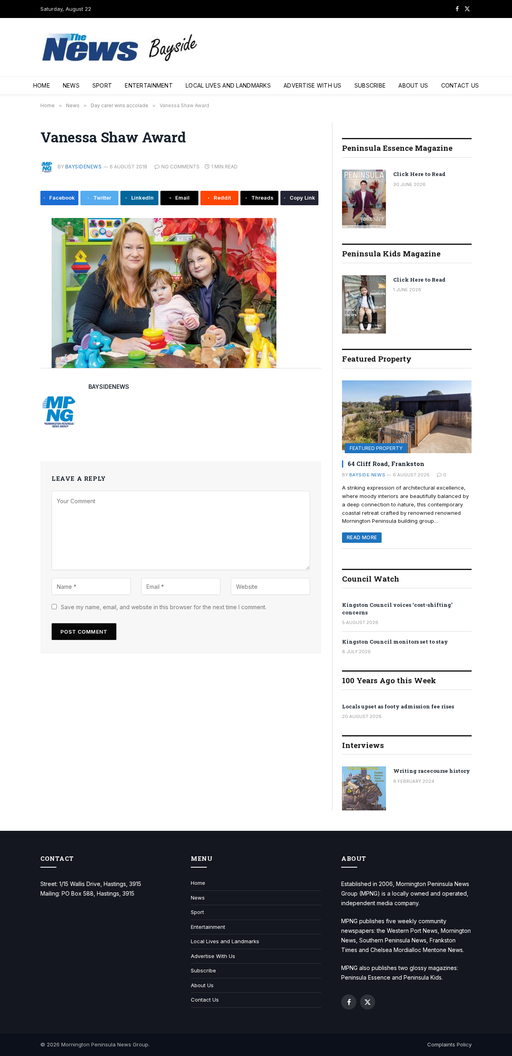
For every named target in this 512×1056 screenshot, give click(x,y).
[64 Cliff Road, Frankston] (407, 416)
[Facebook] (13, 245)
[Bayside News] (120, 47)
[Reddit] (13, 317)
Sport (102, 85)
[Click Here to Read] (364, 199)
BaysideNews (83, 167)
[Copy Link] (13, 353)
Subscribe (370, 85)
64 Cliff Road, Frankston (386, 464)
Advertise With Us (313, 85)
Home (41, 85)
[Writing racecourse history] (364, 788)
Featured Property (376, 448)
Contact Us (460, 85)
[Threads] (13, 335)
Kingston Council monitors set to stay (395, 641)
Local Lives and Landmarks (228, 85)
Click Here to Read (419, 174)
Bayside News (367, 475)
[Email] (13, 299)
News (71, 85)
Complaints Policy (449, 1044)
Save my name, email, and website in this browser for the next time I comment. (163, 607)
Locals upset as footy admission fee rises (398, 706)
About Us (413, 85)
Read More (362, 537)
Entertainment (149, 85)
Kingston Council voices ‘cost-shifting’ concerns (397, 608)
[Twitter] (13, 263)
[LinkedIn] (13, 281)
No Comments (180, 167)
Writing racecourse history (431, 770)
